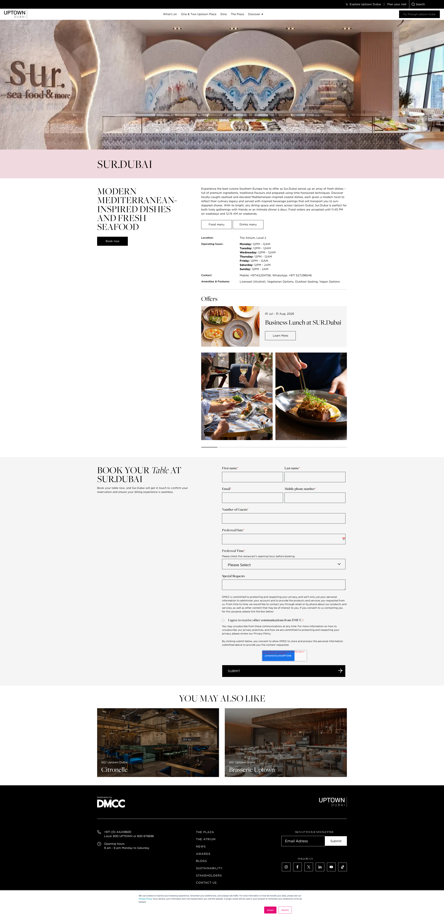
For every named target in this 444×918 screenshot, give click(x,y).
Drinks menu (248, 224)
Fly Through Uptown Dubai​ (419, 14)
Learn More (280, 335)
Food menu (216, 224)
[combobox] (426, 4)
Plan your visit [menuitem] (396, 4)
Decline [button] (285, 909)
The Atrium (206, 839)
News (201, 846)
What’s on (170, 14)
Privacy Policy (145, 898)
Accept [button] (270, 909)
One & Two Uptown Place (198, 14)
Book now (112, 241)
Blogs (201, 861)
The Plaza (237, 14)
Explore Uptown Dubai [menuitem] (365, 4)
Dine (223, 14)
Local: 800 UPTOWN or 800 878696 (129, 836)
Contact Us (206, 882)
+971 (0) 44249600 (117, 832)
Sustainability (209, 868)
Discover (254, 14)
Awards (203, 853)
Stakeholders (209, 875)
